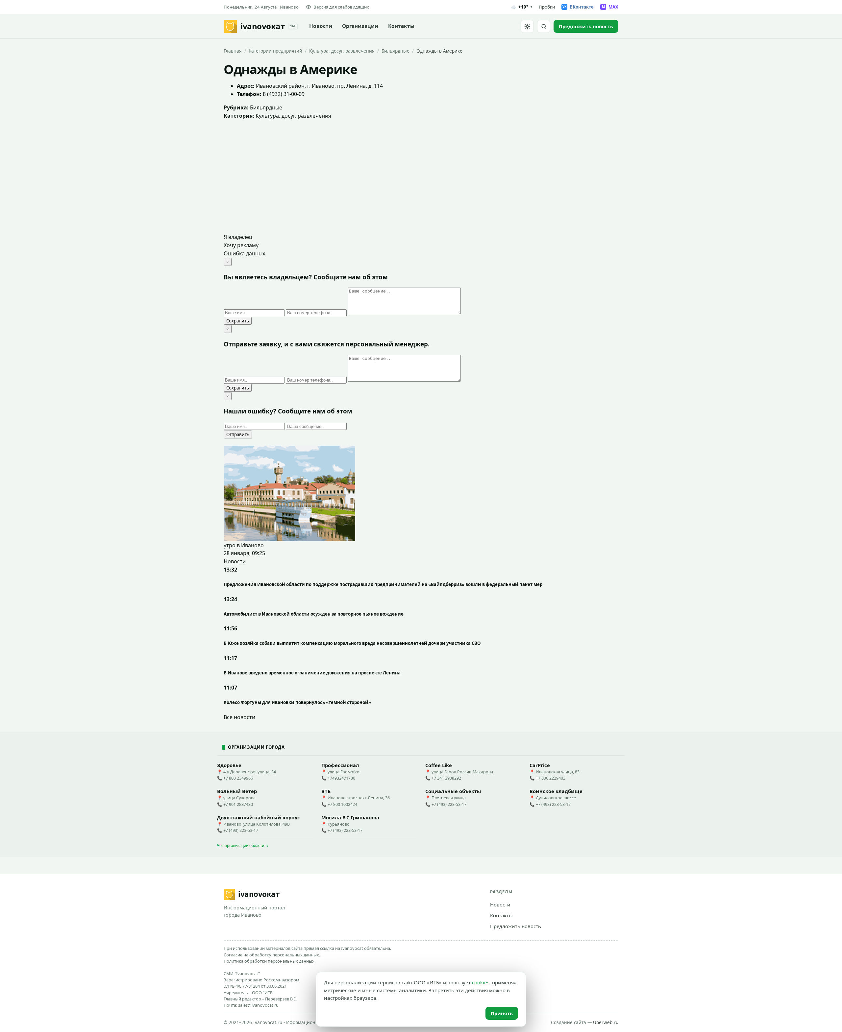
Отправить (237, 434)
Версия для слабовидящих (341, 7)
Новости (320, 26)
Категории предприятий (275, 51)
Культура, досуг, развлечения (342, 51)
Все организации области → (243, 845)
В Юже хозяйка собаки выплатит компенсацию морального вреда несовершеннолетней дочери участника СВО (352, 643)
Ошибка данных (244, 253)
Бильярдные (395, 51)
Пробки (547, 7)
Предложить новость (515, 926)
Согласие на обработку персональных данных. (272, 955)
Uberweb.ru (605, 1022)
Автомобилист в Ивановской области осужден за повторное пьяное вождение (314, 614)
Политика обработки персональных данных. (269, 961)
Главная (233, 51)
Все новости (239, 717)
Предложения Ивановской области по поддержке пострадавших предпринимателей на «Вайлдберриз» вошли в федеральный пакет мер (383, 584)
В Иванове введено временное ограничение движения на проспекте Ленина (312, 673)
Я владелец (238, 237)
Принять (502, 1013)
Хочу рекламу (241, 245)
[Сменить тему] (527, 26)
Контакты (401, 26)
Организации (360, 26)
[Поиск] (543, 26)
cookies (480, 982)
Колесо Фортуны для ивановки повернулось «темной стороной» (297, 702)
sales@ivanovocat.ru (258, 1005)
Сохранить (237, 321)
